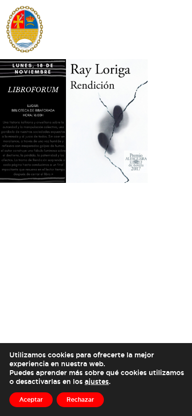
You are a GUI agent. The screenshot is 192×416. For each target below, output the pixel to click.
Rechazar (80, 399)
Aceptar (31, 399)
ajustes (97, 381)
